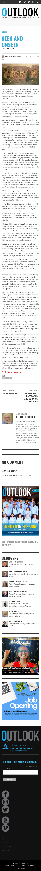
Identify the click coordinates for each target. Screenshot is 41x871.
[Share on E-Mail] (37, 56)
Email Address (8, 769)
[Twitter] (24, 2)
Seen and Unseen (7, 378)
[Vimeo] (28, 2)
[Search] (4, 2)
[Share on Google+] (34, 56)
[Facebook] (16, 2)
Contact (5, 842)
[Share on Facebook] (26, 56)
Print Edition (7, 846)
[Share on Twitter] (30, 56)
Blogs (4, 32)
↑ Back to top (21, 868)
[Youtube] (33, 2)
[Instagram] (20, 2)
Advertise (5, 850)
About (4, 838)
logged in (14, 475)
